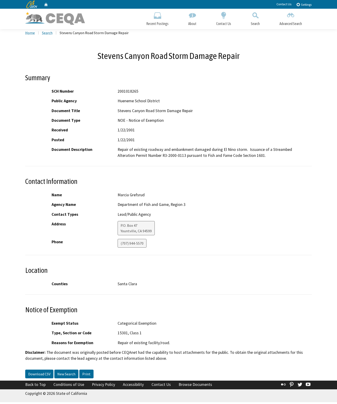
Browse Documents (195, 384)
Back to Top (35, 384)
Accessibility (133, 384)
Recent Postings (157, 24)
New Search (66, 374)
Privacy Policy (103, 384)
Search (255, 24)
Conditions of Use (68, 384)
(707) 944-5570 (132, 243)
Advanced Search (290, 24)
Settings (306, 5)
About (192, 24)
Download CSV (39, 374)
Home (30, 32)
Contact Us (284, 4)
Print (86, 374)
